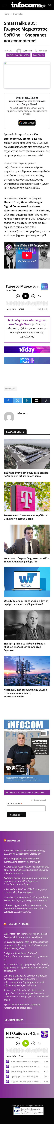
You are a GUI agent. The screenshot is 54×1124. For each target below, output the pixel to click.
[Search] (49, 5)
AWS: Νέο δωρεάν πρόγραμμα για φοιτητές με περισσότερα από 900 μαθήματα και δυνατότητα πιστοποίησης (26, 881)
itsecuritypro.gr (18, 924)
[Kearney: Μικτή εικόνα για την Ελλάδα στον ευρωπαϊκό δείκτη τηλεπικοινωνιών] (27, 671)
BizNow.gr (13, 840)
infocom (28, 50)
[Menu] (5, 5)
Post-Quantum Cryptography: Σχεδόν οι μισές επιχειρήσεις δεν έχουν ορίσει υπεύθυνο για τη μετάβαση (26, 967)
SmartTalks (38, 55)
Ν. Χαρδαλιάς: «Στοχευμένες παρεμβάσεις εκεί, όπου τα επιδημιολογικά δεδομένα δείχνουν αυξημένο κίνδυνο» (26, 870)
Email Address (14, 803)
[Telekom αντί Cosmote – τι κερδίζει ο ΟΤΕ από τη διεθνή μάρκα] (27, 496)
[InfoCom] (28, 5)
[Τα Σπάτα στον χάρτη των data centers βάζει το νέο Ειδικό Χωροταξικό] (27, 454)
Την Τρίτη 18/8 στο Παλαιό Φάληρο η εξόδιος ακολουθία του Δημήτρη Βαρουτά (24, 647)
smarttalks (10, 388)
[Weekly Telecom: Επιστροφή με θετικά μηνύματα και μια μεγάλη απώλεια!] (27, 582)
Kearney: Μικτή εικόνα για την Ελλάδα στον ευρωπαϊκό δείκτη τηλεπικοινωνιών (25, 693)
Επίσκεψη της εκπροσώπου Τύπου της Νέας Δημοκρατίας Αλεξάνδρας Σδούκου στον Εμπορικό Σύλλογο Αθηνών (25, 908)
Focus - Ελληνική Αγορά (18, 55)
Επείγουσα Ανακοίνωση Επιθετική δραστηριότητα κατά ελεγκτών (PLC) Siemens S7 (26, 956)
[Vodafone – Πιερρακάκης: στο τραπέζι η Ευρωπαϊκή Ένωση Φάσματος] (27, 539)
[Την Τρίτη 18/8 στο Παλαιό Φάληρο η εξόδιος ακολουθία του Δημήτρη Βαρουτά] (27, 625)
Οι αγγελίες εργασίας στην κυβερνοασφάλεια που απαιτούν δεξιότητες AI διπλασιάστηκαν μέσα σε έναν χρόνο (26, 945)
